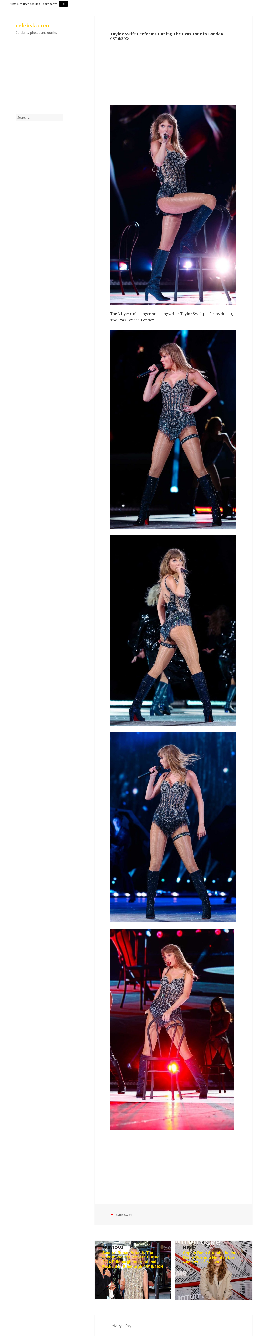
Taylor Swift (123, 1215)
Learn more (49, 4)
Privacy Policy (120, 1326)
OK (64, 4)
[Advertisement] (39, 78)
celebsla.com (32, 25)
